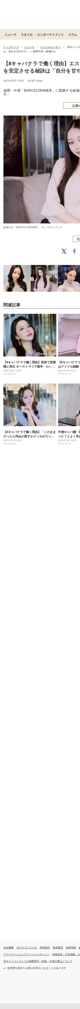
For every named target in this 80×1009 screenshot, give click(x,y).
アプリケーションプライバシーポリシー (26, 954)
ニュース (11, 34)
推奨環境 (58, 947)
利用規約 (45, 947)
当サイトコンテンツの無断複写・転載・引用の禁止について (38, 961)
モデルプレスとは (26, 947)
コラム (72, 34)
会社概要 (8, 947)
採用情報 (71, 947)
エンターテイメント (50, 34)
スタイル (27, 34)
